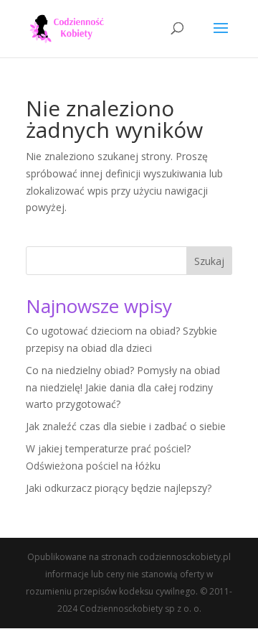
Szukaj (209, 261)
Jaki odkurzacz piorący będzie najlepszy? (118, 488)
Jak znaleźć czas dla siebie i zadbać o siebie (126, 426)
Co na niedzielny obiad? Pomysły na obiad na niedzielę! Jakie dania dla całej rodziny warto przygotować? (123, 387)
